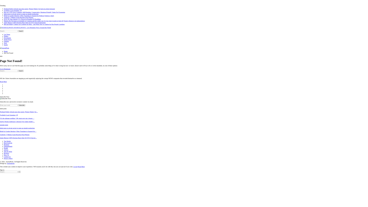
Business (6, 144)
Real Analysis (8, 143)
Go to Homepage (5, 69)
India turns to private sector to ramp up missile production (21, 14)
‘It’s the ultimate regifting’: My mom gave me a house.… (17, 118)
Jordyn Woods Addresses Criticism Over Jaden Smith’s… (17, 121)
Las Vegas (7, 34)
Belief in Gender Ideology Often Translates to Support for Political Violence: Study (29, 16)
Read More (3, 82)
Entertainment (8, 146)
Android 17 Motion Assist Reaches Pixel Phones (18, 17)
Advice (6, 150)
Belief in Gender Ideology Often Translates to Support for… (18, 131)
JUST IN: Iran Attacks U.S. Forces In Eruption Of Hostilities (22, 19)
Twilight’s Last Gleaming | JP (13, 10)
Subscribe (21, 105)
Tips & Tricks (8, 151)
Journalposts (10, 163)
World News (8, 39)
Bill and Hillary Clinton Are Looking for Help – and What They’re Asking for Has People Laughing (34, 24)
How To (6, 155)
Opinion (6, 41)
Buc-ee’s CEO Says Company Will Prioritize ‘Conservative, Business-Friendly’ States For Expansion (34, 12)
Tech (5, 43)
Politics (6, 36)
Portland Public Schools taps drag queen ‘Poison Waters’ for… (19, 112)
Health (6, 148)
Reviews (6, 153)
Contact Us (7, 157)
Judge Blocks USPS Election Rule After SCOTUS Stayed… (18, 138)
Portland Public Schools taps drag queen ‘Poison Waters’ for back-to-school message (29, 9)
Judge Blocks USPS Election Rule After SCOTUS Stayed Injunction (25, 22)
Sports (6, 45)
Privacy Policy (8, 158)
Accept (75, 167)
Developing (7, 38)
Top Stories (7, 141)
